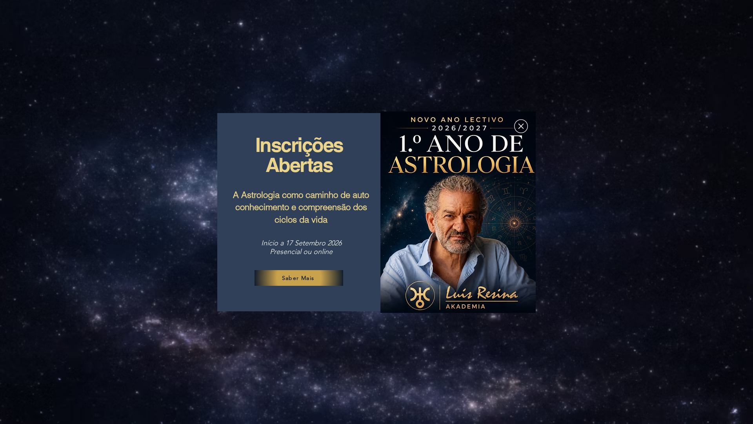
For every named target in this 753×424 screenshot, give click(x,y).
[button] (521, 126)
